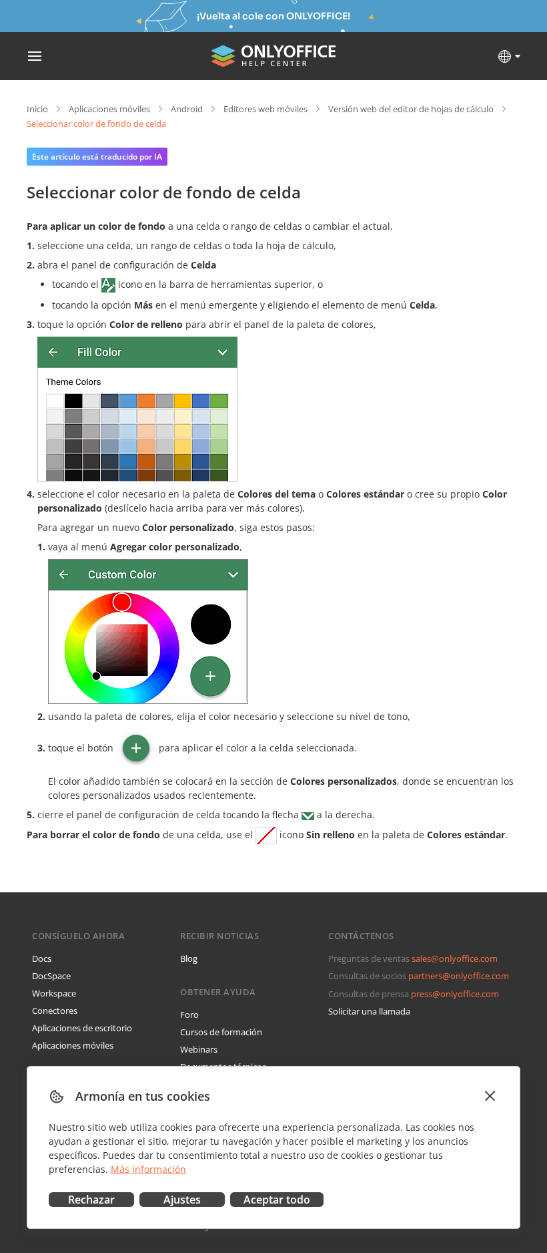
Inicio (37, 109)
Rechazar (91, 1199)
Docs (41, 958)
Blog (188, 958)
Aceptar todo (276, 1199)
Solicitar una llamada (369, 1011)
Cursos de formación (221, 1032)
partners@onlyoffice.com (458, 976)
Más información (148, 1169)
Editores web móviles (265, 109)
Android (187, 109)
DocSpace (51, 976)
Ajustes (182, 1199)
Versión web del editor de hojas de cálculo (411, 109)
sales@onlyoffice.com (455, 958)
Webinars (198, 1049)
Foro (189, 1015)
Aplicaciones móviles (109, 109)
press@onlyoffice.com (455, 994)
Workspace (54, 993)
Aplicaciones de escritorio (82, 1028)
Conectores (54, 1011)
